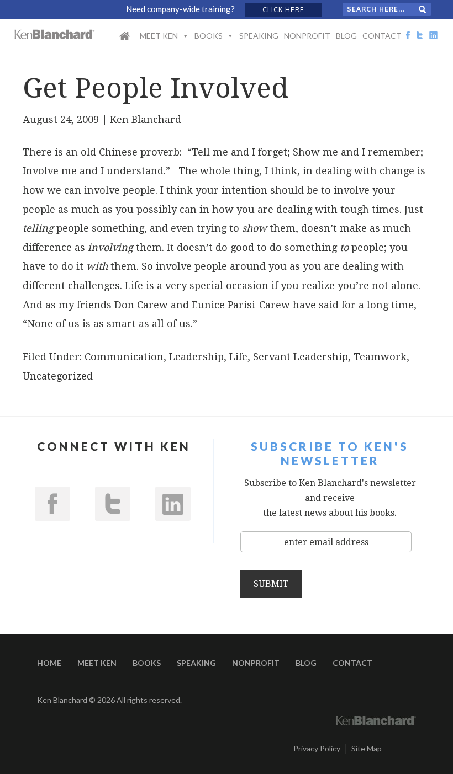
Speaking (258, 35)
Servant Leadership (300, 356)
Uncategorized (58, 376)
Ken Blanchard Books (54, 34)
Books (208, 35)
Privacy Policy (316, 748)
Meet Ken (159, 35)
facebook (52, 504)
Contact (382, 35)
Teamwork (380, 356)
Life (238, 356)
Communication (124, 356)
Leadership (196, 356)
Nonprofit (307, 35)
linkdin (173, 504)
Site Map (366, 748)
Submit (271, 584)
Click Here (283, 10)
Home (124, 43)
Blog (346, 35)
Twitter (112, 504)
